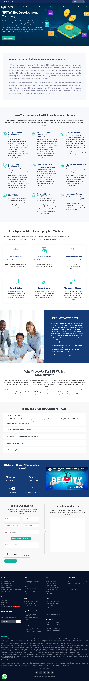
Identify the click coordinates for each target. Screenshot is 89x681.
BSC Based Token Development (33, 603)
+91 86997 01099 (8, 1)
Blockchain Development (53, 622)
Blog (2, 604)
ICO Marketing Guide (52, 589)
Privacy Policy (44, 668)
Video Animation (6, 591)
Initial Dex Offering (51, 585)
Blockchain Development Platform (53, 625)
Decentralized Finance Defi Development (31, 581)
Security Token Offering (53, 587)
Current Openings (6, 606)
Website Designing (6, 583)
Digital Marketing (6, 587)
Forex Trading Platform (52, 601)
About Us (4, 600)
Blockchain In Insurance (53, 630)
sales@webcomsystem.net (74, 592)
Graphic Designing (6, 585)
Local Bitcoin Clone (29, 619)
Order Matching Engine (52, 603)
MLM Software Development (54, 607)
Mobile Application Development (11, 589)
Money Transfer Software (53, 614)
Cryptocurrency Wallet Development (30, 614)
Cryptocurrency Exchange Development (31, 628)
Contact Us (8, 38)
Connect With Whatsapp (20, 538)
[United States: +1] (6, 532)
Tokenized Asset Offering (31, 601)
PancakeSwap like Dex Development (30, 585)
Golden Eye (49, 610)
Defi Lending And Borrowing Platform (32, 592)
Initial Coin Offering (52, 583)
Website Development (7, 581)
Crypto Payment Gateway (31, 617)
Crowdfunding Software (53, 612)
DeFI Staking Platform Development (30, 589)
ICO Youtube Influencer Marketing (53, 592)
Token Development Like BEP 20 (33, 605)
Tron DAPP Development (53, 628)
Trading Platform (51, 605)
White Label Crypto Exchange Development (32, 632)
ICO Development (51, 581)
